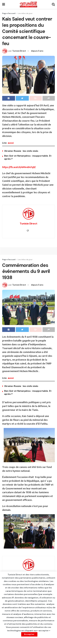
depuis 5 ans (37, 51)
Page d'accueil (8, 13)
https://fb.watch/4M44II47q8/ (19, 167)
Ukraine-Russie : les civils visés (21, 151)
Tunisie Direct (19, 51)
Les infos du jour (25, 13)
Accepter (29, 634)
